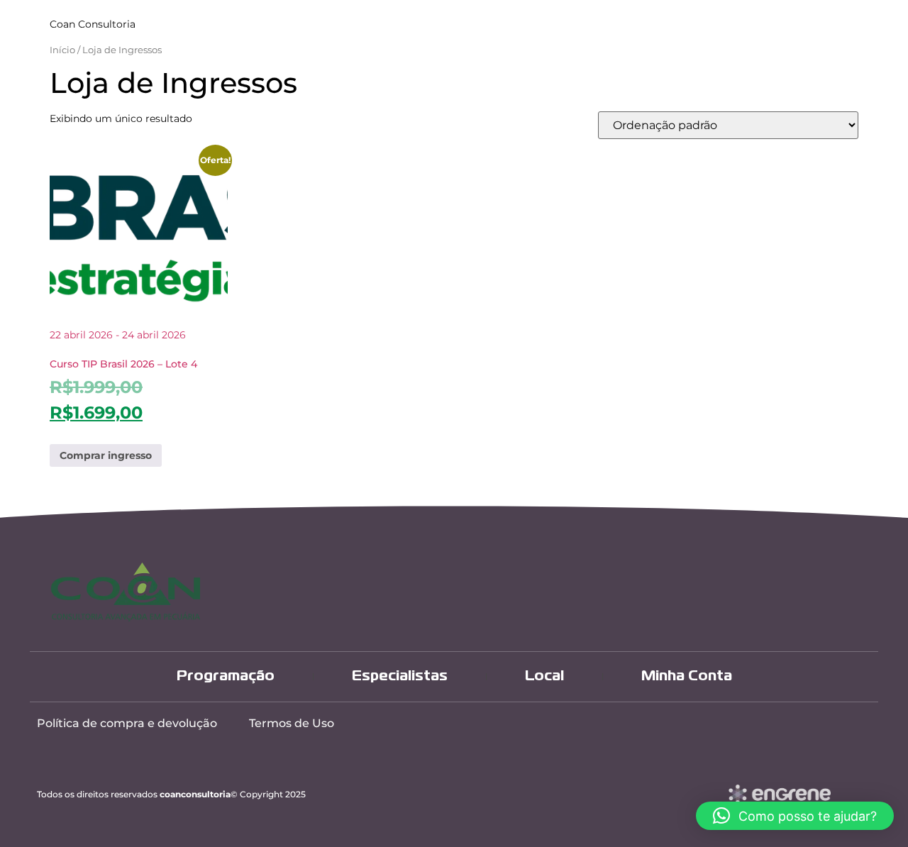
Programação (226, 676)
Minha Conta (686, 676)
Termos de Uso (291, 723)
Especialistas (400, 676)
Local (544, 676)
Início (62, 50)
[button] (795, 816)
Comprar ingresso (106, 455)
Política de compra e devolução (127, 723)
